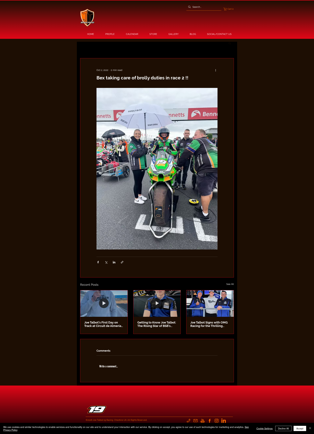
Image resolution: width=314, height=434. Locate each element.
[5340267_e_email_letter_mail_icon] (195, 420)
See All (230, 284)
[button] (229, 9)
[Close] (310, 428)
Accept (299, 428)
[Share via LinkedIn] (114, 262)
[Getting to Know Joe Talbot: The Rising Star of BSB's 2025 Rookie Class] (157, 303)
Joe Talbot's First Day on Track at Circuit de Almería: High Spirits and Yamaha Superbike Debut (103, 324)
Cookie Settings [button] (264, 428)
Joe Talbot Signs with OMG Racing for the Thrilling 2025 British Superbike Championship (209, 324)
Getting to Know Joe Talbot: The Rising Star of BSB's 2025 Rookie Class (156, 324)
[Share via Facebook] (98, 262)
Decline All (283, 428)
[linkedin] (223, 420)
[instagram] (216, 420)
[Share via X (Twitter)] (106, 262)
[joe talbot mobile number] (188, 420)
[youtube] (202, 420)
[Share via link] (122, 262)
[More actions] (216, 70)
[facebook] (209, 420)
